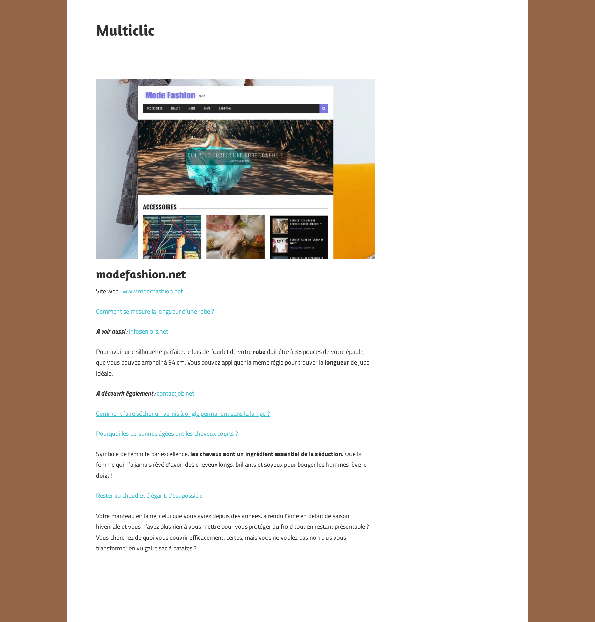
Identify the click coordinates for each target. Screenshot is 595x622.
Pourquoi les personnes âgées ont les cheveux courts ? (167, 433)
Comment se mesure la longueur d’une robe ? (155, 311)
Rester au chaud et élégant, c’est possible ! (151, 495)
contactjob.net (175, 393)
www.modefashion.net (153, 291)
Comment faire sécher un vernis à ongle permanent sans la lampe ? (183, 413)
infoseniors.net (148, 331)
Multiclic (125, 30)
